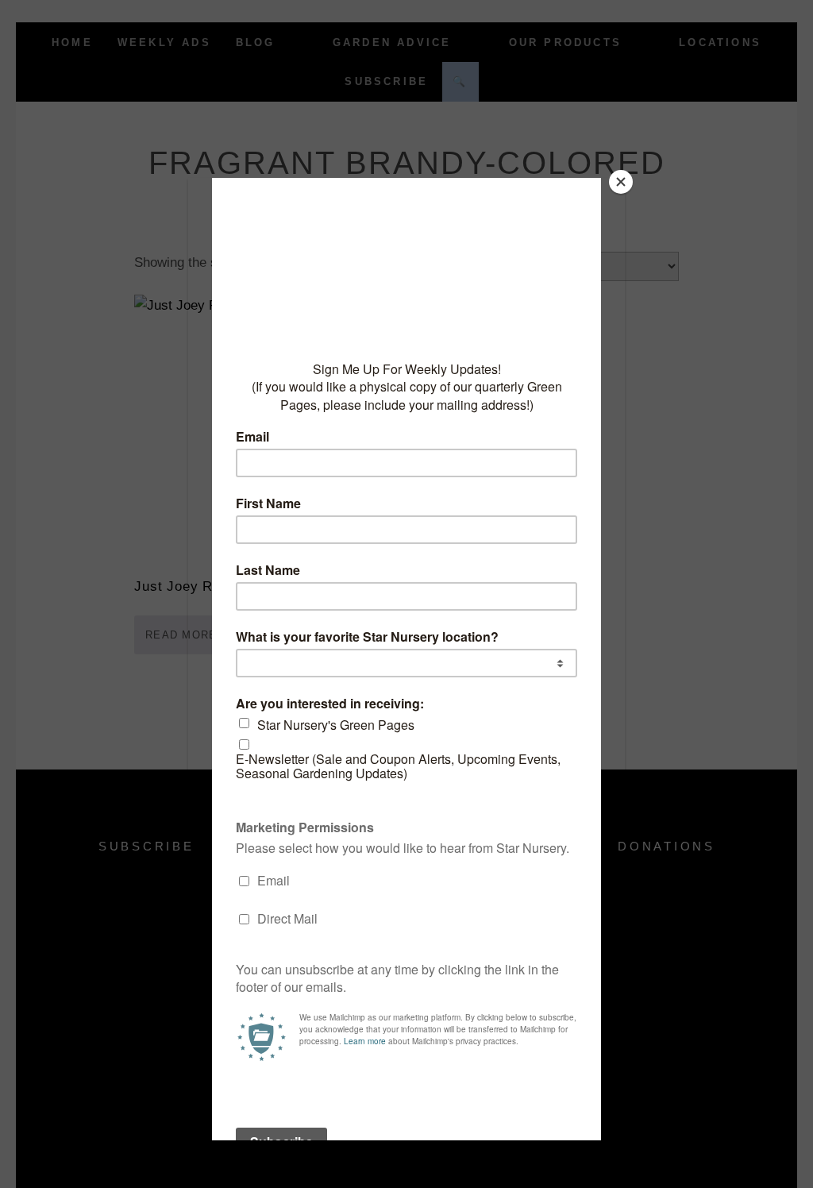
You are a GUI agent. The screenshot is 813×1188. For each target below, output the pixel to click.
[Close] (621, 182)
